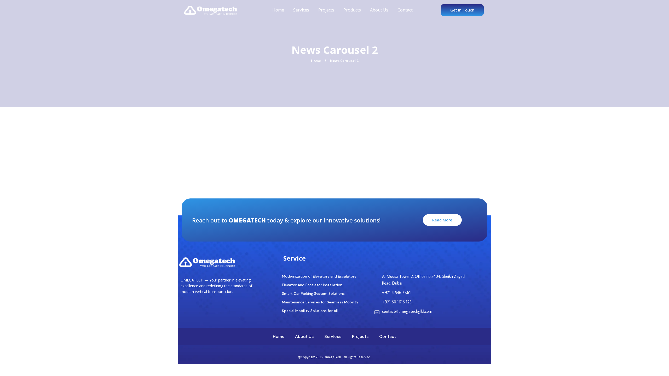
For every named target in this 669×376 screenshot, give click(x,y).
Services (301, 10)
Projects (326, 10)
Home (278, 10)
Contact (405, 10)
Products (352, 10)
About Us (379, 10)
